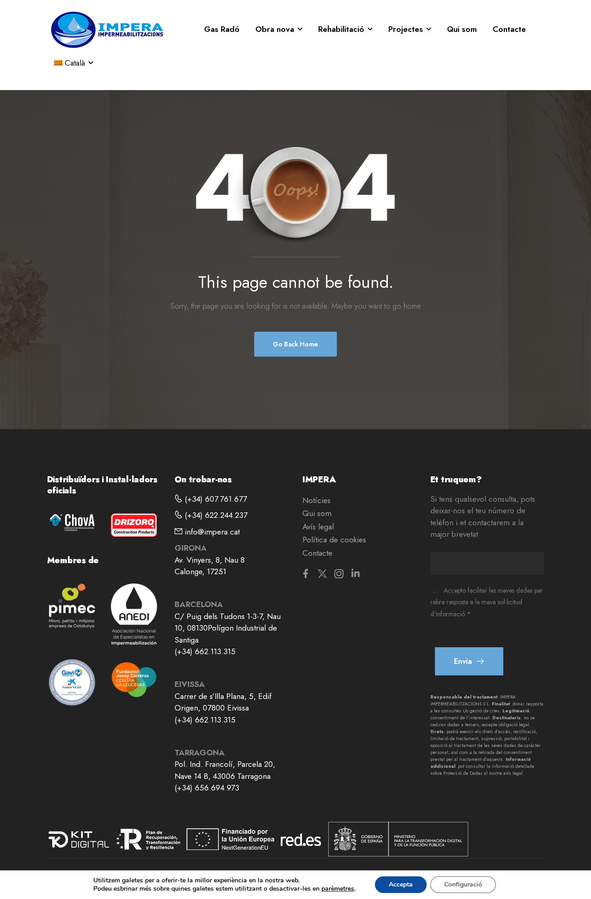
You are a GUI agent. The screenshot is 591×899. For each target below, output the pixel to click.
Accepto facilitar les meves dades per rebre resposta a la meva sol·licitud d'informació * (486, 602)
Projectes (405, 29)
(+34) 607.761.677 (214, 498)
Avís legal (318, 526)
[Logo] (107, 30)
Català (75, 62)
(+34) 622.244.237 (214, 515)
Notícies (316, 500)
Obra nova (274, 29)
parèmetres (337, 889)
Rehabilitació (341, 29)
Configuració (463, 884)
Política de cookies (334, 539)
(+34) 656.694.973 (207, 787)
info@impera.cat (211, 531)
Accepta (401, 884)
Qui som (462, 29)
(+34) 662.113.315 (205, 651)
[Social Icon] (306, 573)
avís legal (513, 773)
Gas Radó (222, 29)
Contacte (509, 29)
